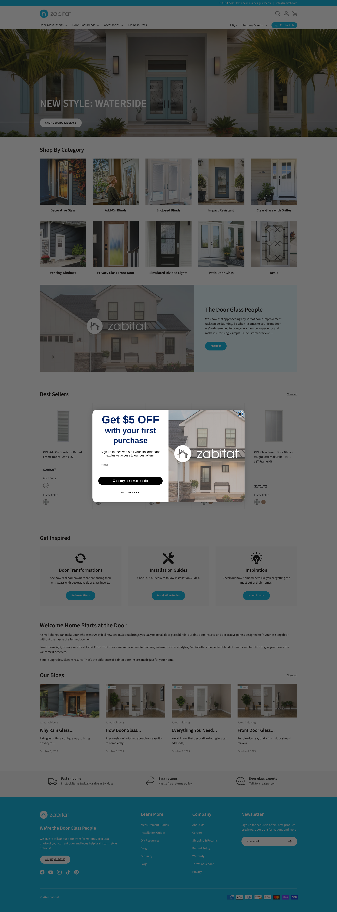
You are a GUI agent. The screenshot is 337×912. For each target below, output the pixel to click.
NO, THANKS (130, 492)
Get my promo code (130, 480)
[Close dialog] (240, 414)
